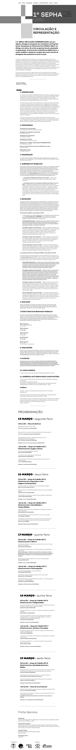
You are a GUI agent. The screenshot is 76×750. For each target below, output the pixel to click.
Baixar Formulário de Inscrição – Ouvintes (45, 365)
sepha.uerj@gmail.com (35, 173)
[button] (36, 3)
